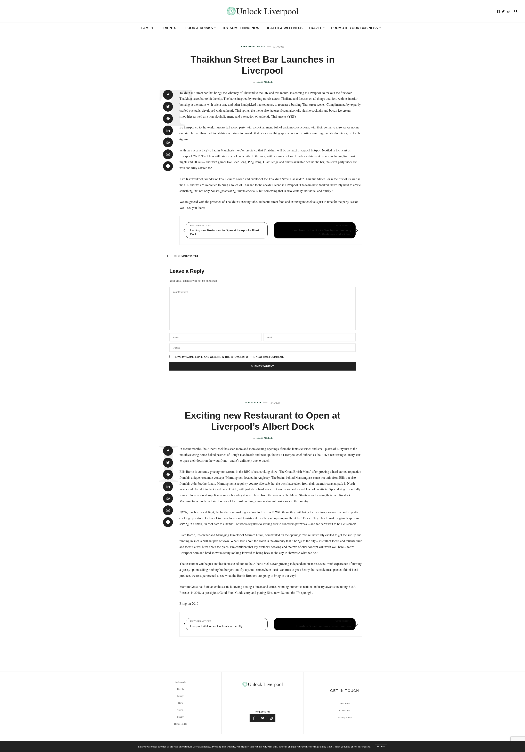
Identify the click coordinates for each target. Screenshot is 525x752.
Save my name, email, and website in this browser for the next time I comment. (229, 357)
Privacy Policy (345, 717)
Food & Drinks (199, 28)
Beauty (180, 716)
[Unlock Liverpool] (262, 11)
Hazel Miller (264, 81)
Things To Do (180, 723)
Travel (315, 28)
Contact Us (344, 710)
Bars (244, 47)
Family (147, 28)
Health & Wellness (284, 28)
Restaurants (256, 47)
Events (169, 28)
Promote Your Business (354, 28)
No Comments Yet (185, 256)
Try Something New (240, 28)
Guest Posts (344, 703)
